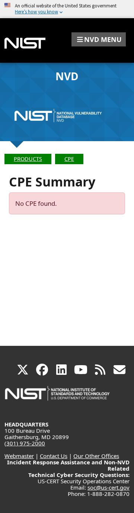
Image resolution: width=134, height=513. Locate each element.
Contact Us (53, 456)
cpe (69, 158)
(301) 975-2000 (24, 443)
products (28, 158)
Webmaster (19, 456)
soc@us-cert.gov (108, 487)
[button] (98, 39)
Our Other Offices (96, 456)
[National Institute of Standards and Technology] (57, 397)
